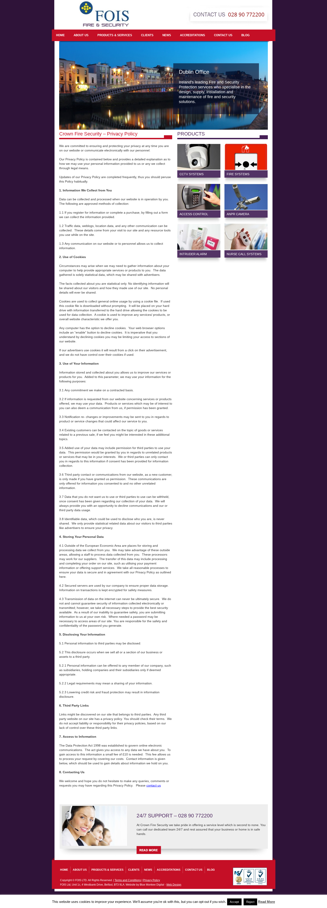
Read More (266, 902)
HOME (60, 35)
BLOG (245, 35)
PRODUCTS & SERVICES (114, 35)
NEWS (166, 35)
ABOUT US (81, 35)
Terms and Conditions (128, 880)
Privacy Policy (151, 880)
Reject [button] (250, 902)
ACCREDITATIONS (192, 35)
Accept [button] (234, 902)
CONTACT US (223, 35)
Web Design (173, 884)
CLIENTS (147, 35)
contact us (153, 785)
